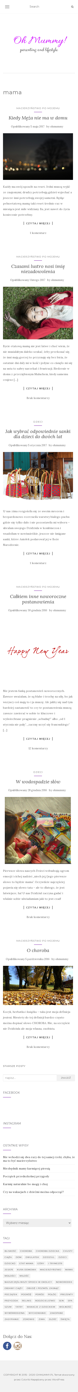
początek (11, 1294)
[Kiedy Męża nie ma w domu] (38, 156)
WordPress (58, 1379)
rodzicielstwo (45, 1300)
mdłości (10, 1276)
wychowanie (37, 1313)
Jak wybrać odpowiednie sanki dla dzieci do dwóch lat (38, 434)
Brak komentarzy (38, 398)
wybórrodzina (15, 1313)
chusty (68, 1251)
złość (53, 1319)
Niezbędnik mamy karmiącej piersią (26, 1168)
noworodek (64, 1282)
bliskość (10, 1251)
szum (8, 1307)
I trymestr (55, 1263)
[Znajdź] (72, 7)
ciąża (8, 1257)
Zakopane (56, 1313)
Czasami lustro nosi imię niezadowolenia (38, 269)
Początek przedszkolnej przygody (26, 1176)
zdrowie (29, 1319)
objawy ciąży (14, 1288)
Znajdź (66, 1077)
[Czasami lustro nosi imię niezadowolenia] (38, 313)
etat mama (26, 1263)
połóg (52, 1294)
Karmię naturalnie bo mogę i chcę (25, 1184)
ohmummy (56, 126)
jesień (9, 1269)
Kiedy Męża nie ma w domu (38, 118)
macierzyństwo (50, 1269)
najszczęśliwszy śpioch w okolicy (28, 1282)
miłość (24, 1276)
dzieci (63, 1257)
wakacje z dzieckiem (41, 1307)
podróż (26, 1294)
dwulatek (32, 1257)
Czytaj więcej (38, 223)
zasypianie (12, 1319)
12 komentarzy (38, 748)
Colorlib (25, 1379)
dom (19, 1257)
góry (40, 1263)
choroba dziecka (47, 1251)
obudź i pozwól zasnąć (43, 1288)
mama (69, 1269)
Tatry (19, 1307)
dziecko (10, 1263)
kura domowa (26, 1269)
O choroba (38, 950)
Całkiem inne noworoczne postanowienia (38, 599)
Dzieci (38, 421)
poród (39, 1294)
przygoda (11, 1300)
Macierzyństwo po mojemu (38, 108)
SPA (70, 1300)
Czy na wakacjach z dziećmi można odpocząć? (33, 1192)
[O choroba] (38, 985)
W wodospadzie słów (38, 782)
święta (65, 1319)
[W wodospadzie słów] (38, 830)
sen (61, 1300)
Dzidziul (49, 1257)
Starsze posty (14, 1065)
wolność (65, 1307)
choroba (26, 1251)
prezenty (66, 1294)
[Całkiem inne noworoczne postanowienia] (38, 650)
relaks (26, 1300)
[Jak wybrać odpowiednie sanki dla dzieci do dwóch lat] (38, 478)
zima (42, 1319)
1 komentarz (38, 233)
